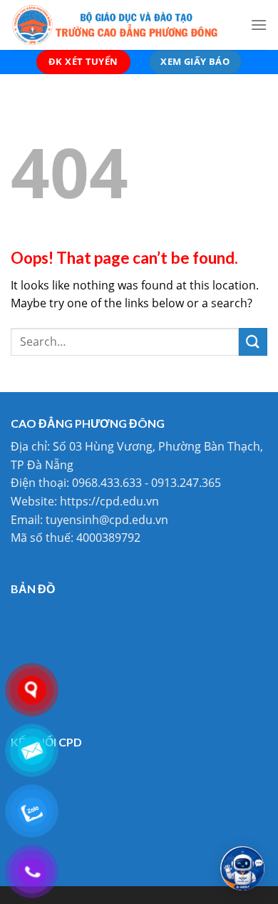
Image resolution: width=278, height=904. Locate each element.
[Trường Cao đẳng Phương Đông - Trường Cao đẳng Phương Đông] (120, 25)
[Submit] (253, 342)
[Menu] (258, 24)
